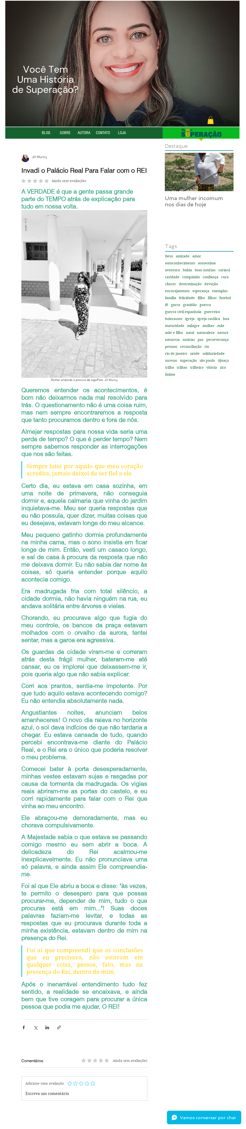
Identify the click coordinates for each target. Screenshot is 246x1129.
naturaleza (206, 333)
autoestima (207, 263)
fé (166, 305)
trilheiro (196, 368)
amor (196, 256)
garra (175, 305)
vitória (211, 368)
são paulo (207, 361)
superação (188, 361)
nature (222, 333)
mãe (220, 326)
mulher (209, 326)
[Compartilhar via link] (59, 1027)
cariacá (224, 270)
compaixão (191, 277)
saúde (195, 354)
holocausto (173, 319)
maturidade (174, 326)
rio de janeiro (176, 354)
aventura (172, 270)
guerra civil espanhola (183, 312)
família (170, 298)
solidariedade (214, 354)
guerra (205, 305)
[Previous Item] (172, 172)
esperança (200, 291)
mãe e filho (174, 333)
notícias (189, 340)
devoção (211, 284)
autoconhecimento (180, 263)
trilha (169, 368)
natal (190, 333)
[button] (210, 120)
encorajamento (177, 291)
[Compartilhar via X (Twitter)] (35, 1027)
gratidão (190, 305)
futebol (225, 298)
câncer (170, 284)
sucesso (171, 361)
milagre (193, 326)
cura (225, 277)
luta (226, 319)
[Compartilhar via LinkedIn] (47, 1027)
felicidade (187, 298)
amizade (183, 256)
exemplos (220, 291)
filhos (212, 298)
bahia (187, 270)
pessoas (171, 347)
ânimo (170, 374)
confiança (210, 277)
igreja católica (208, 319)
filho (201, 298)
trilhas (182, 368)
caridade (172, 277)
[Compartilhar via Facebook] (23, 1027)
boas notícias (205, 270)
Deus (169, 256)
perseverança (217, 340)
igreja (190, 319)
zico (223, 368)
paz (200, 340)
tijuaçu (223, 361)
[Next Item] (226, 172)
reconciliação (191, 347)
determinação (190, 284)
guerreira (212, 312)
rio (206, 347)
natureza (172, 340)
